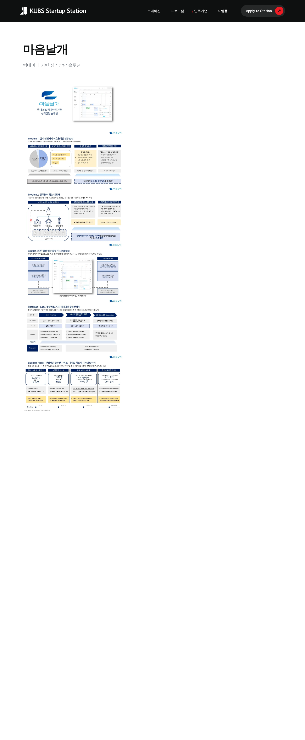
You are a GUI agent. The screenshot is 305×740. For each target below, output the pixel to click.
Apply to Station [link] (259, 11)
